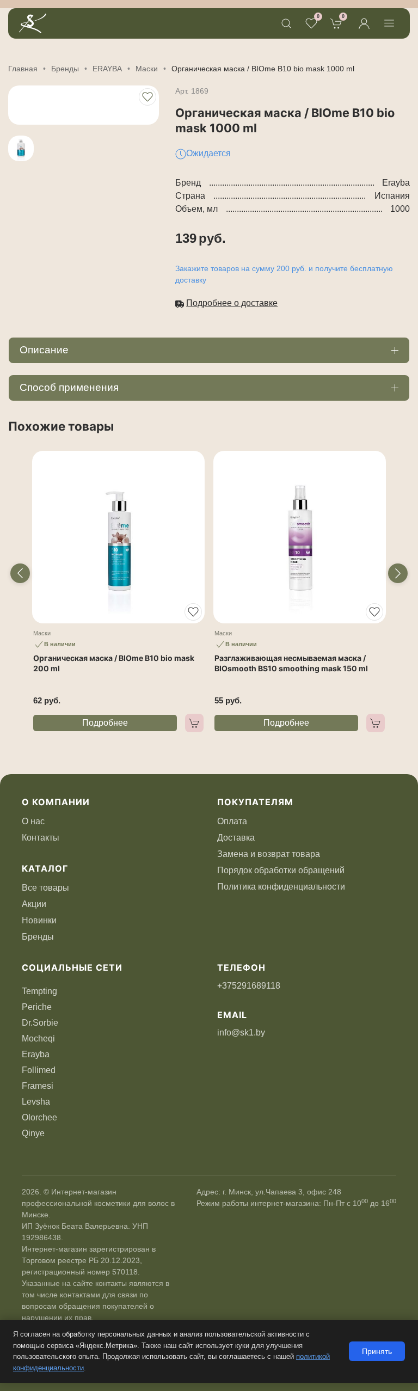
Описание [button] (44, 350)
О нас (33, 821)
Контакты (40, 837)
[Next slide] (398, 573)
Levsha (36, 1101)
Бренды (38, 936)
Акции (34, 904)
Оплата (232, 821)
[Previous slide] (20, 573)
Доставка (236, 837)
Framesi (37, 1085)
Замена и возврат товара (268, 854)
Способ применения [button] (69, 387)
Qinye (33, 1133)
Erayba (36, 1054)
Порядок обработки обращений (281, 870)
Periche (37, 1007)
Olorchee (39, 1117)
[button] (286, 23)
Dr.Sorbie (40, 1022)
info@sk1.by (241, 1032)
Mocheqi (38, 1038)
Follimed (39, 1070)
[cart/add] (194, 723)
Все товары (45, 887)
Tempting (39, 991)
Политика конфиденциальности (281, 886)
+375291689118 (248, 985)
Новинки (39, 920)
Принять (377, 1351)
